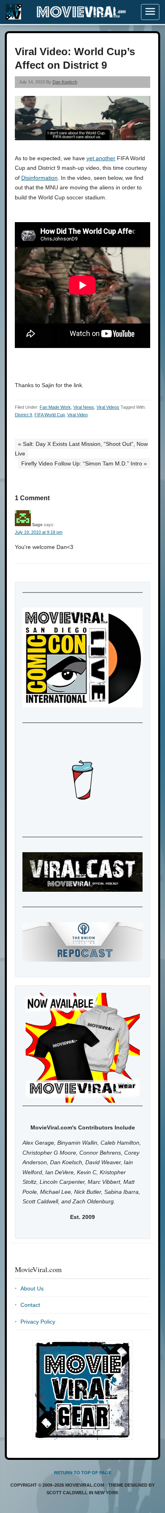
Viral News (83, 407)
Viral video (77, 414)
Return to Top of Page (82, 1472)
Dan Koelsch (64, 82)
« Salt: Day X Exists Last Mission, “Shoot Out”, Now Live (81, 449)
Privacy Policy (37, 1321)
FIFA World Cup (49, 414)
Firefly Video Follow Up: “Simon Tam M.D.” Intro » (84, 463)
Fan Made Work (55, 407)
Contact (30, 1305)
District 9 (23, 414)
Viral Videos (108, 407)
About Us (32, 1288)
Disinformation (39, 178)
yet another (101, 158)
